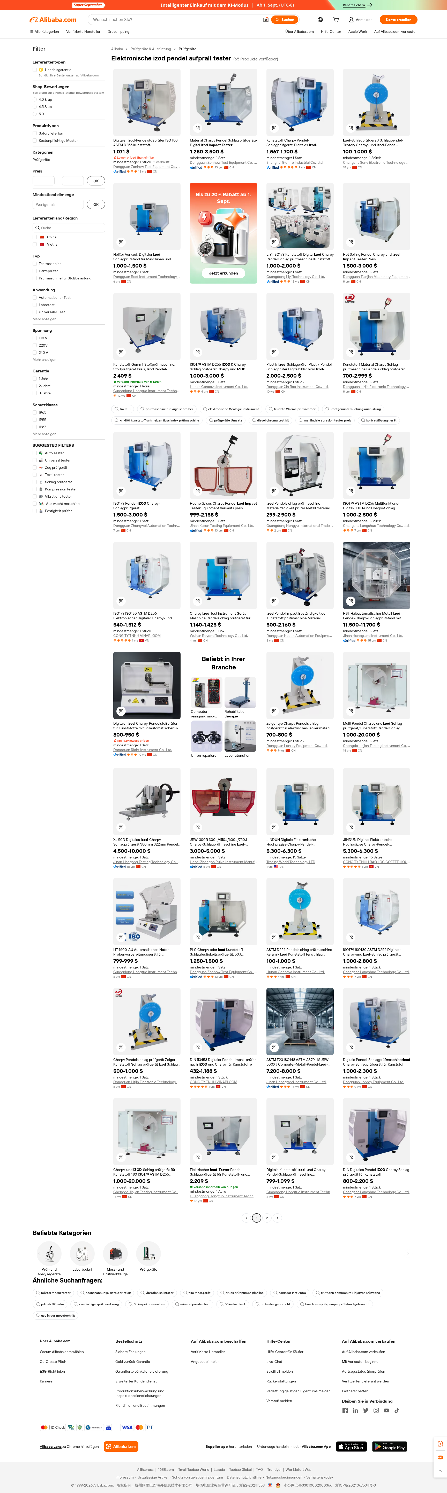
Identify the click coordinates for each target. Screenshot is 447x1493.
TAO (259, 1469)
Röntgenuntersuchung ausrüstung (356, 409)
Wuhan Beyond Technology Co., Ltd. (219, 636)
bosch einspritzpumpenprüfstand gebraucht (337, 1304)
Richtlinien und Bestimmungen (140, 1405)
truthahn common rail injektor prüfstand (350, 1293)
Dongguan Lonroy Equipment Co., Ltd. (296, 746)
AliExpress (145, 1469)
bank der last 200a (292, 1293)
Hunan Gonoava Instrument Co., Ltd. (219, 387)
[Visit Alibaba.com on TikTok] (397, 1410)
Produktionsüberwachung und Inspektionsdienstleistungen (139, 1393)
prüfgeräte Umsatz (228, 420)
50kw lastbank (235, 1304)
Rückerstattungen (281, 1381)
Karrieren (47, 1381)
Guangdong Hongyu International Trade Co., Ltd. (300, 525)
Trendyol (274, 1469)
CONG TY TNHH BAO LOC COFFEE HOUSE (376, 862)
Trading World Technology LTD (290, 862)
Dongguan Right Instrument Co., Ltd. (142, 750)
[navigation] (69, 634)
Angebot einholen (205, 1361)
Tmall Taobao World (193, 1469)
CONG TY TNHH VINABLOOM (137, 636)
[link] (440, 1444)
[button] (266, 20)
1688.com (166, 1469)
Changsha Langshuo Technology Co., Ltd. (376, 525)
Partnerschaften (355, 1391)
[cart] (337, 20)
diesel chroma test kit (273, 420)
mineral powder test (195, 1304)
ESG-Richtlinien (52, 1371)
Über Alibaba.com (55, 1341)
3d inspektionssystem (149, 1304)
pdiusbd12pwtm (52, 1304)
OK (96, 181)
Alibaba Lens (51, 1446)
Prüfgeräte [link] (187, 49)
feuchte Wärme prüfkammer (295, 409)
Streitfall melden (279, 1371)
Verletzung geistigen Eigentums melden (298, 1391)
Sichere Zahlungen (130, 1352)
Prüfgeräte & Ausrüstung (151, 49)
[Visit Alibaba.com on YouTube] (386, 1410)
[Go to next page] (277, 1218)
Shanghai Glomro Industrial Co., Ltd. (294, 162)
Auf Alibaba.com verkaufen (363, 1352)
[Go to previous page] (246, 1218)
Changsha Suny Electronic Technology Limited (376, 162)
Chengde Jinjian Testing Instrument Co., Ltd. (376, 746)
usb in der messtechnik (58, 1315)
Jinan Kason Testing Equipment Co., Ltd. (222, 525)
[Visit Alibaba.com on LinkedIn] (355, 1410)
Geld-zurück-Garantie (132, 1361)
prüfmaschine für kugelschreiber (169, 409)
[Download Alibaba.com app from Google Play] (389, 1446)
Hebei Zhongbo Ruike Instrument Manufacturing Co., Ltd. (223, 862)
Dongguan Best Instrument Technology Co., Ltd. (147, 277)
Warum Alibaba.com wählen (62, 1352)
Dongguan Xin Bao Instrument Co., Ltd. (297, 387)
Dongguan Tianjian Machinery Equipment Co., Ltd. (376, 277)
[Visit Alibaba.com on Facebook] (345, 1410)
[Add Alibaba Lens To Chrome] (121, 1446)
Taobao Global (240, 1469)
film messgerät (200, 1293)
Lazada (219, 1469)
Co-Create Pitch (53, 1361)
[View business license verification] (270, 1485)
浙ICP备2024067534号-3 (355, 1485)
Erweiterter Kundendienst (136, 1381)
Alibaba (117, 49)
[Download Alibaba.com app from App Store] (351, 1446)
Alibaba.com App (316, 1446)
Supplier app (217, 1446)
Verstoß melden (279, 1401)
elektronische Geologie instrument (233, 409)
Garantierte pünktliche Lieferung (141, 1371)
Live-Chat (274, 1361)
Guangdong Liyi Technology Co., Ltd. (295, 277)
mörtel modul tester (56, 1293)
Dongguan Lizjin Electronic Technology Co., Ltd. (376, 387)
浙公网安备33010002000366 (308, 1485)
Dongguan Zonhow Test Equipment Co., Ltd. (147, 167)
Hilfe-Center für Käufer (284, 1352)
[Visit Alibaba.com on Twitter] (366, 1410)
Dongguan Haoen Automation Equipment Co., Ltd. (300, 636)
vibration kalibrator (160, 1293)
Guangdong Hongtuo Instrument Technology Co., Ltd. (147, 391)
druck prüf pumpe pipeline (245, 1293)
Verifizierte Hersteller (208, 1352)
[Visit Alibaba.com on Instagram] (376, 1410)
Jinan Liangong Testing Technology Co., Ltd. (147, 862)
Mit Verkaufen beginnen (361, 1361)
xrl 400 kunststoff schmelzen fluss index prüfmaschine (159, 420)
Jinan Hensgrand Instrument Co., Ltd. (373, 636)
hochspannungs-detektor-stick (108, 1293)
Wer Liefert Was (298, 1469)
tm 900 (125, 409)
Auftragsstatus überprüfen (363, 1371)
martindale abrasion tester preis (327, 420)
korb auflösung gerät (381, 420)
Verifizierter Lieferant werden (365, 1381)
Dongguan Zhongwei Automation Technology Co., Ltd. (147, 525)
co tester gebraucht (275, 1304)
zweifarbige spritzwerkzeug (99, 1304)
